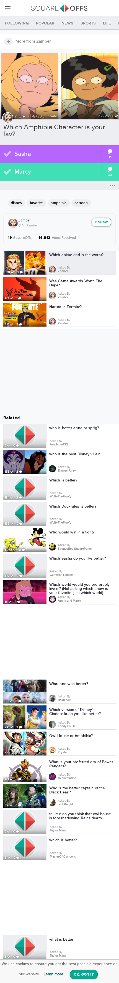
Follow (101, 222)
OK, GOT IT (84, 974)
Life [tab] (107, 23)
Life (22, 116)
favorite (36, 203)
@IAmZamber (28, 225)
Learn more (53, 974)
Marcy (22, 172)
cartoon (81, 203)
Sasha (22, 154)
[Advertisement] (59, 643)
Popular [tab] (45, 23)
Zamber (24, 220)
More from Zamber (33, 41)
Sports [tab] (88, 23)
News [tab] (67, 23)
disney (16, 203)
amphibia (59, 203)
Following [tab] (17, 23)
